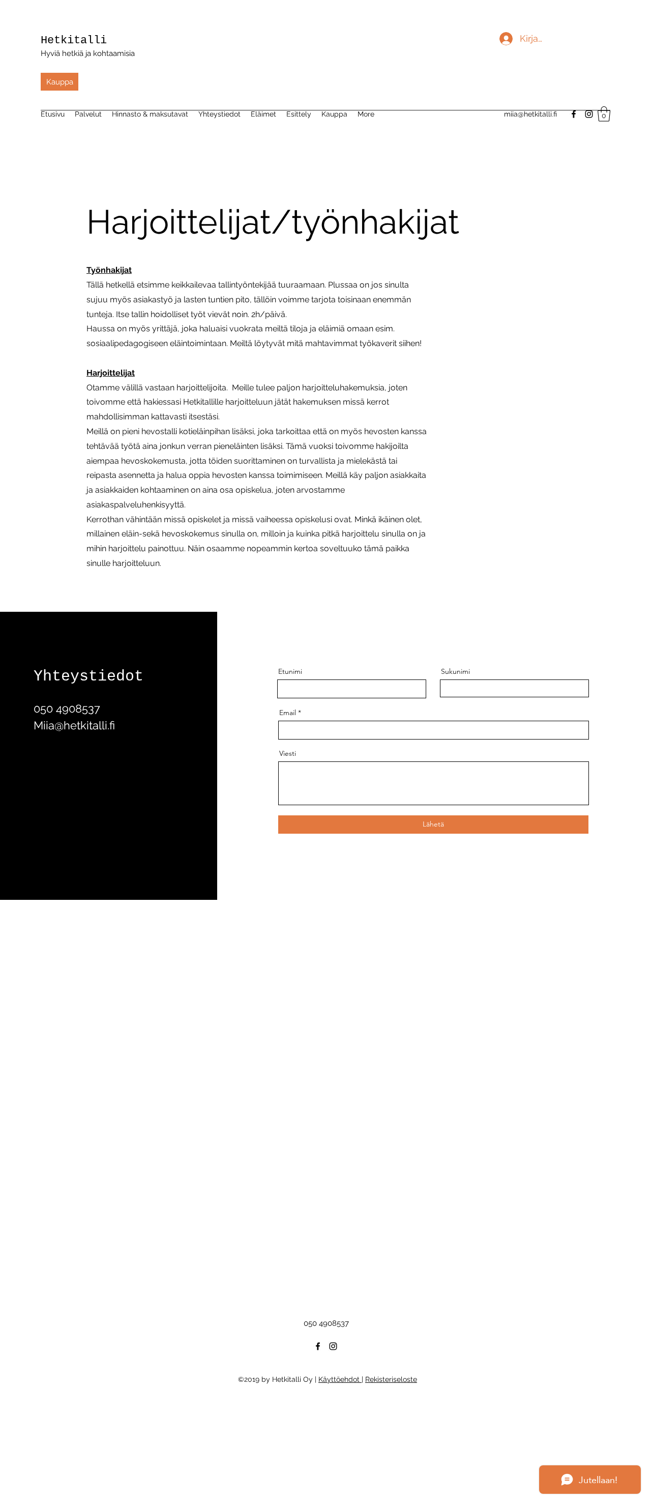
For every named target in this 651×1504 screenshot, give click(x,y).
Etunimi (290, 671)
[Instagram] (333, 1346)
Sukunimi (455, 671)
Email (287, 712)
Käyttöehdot (340, 1379)
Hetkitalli (74, 40)
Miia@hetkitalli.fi (74, 725)
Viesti (287, 753)
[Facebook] (318, 1346)
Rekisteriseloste (391, 1379)
